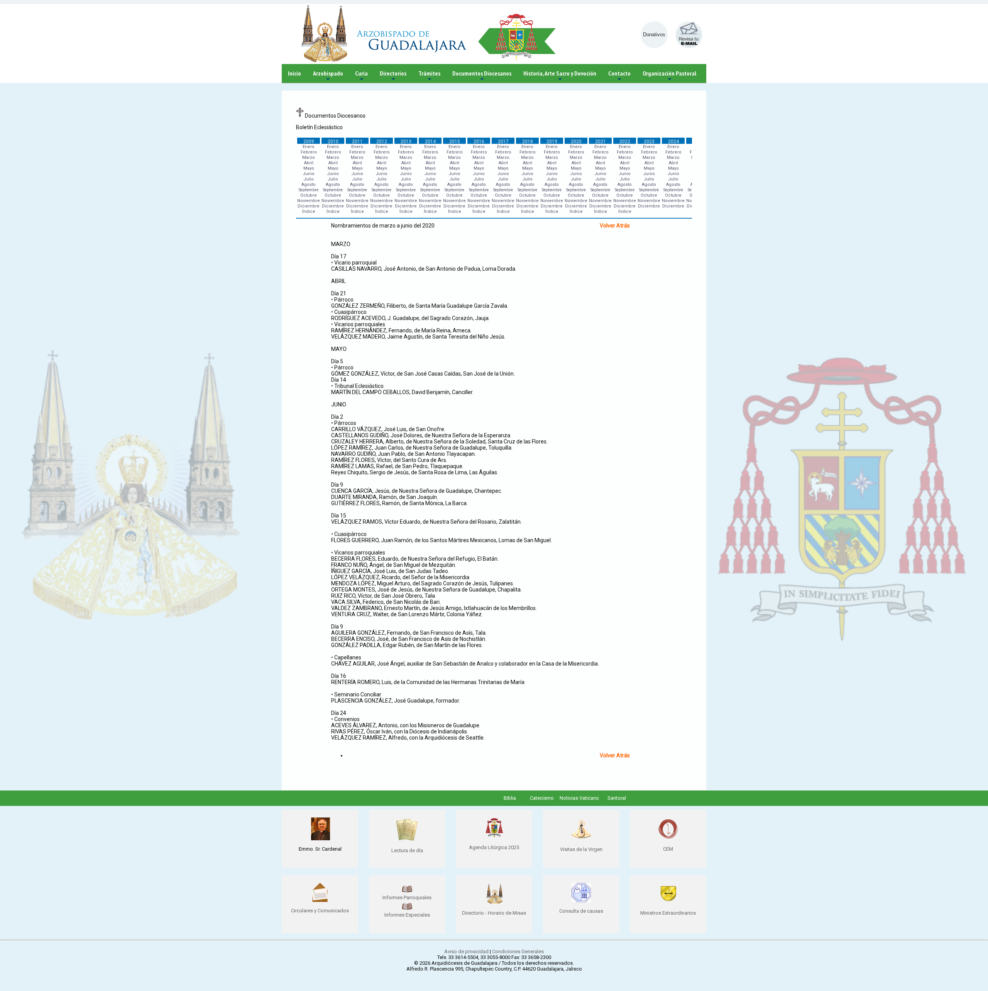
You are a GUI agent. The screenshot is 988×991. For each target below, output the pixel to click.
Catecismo (542, 798)
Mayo (308, 168)
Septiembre (308, 190)
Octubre (308, 195)
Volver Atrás (615, 225)
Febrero (309, 152)
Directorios (393, 76)
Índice (308, 211)
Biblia (510, 798)
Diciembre (309, 206)
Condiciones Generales (518, 951)
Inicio (294, 73)
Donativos (654, 34)
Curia (361, 76)
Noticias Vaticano (579, 798)
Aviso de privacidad (466, 951)
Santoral (616, 798)
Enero (309, 146)
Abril (308, 162)
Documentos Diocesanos (481, 76)
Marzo (308, 157)
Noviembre (308, 200)
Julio (308, 179)
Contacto (619, 76)
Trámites (429, 76)
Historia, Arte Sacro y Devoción (559, 76)
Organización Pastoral (669, 76)
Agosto (308, 184)
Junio (309, 173)
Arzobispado (328, 76)
